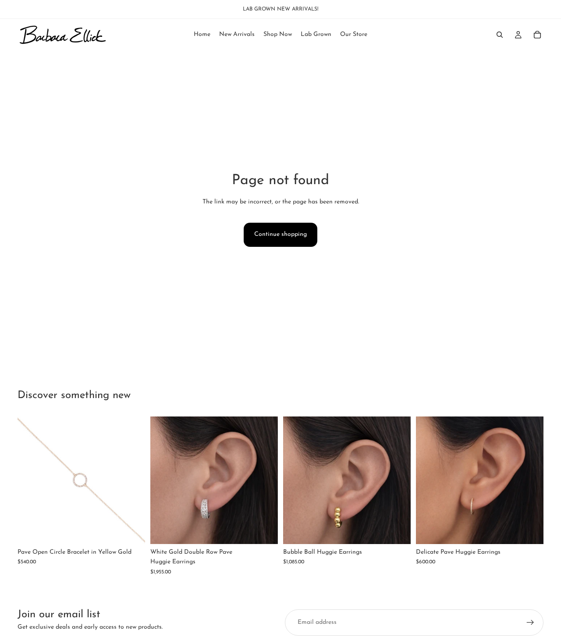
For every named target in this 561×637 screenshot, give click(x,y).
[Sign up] (530, 622)
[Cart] (537, 34)
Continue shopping (280, 234)
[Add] (131, 530)
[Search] (499, 34)
